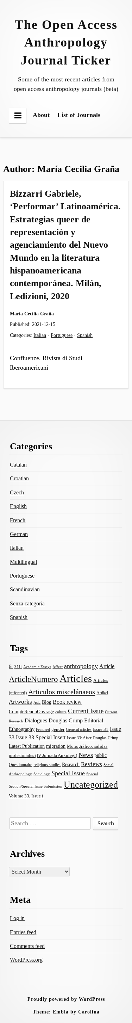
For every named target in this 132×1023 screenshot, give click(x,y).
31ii (18, 666)
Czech (17, 492)
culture (61, 712)
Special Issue (68, 773)
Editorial (93, 720)
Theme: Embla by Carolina (66, 1012)
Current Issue (85, 711)
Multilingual (23, 562)
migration (55, 746)
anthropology (81, 666)
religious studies (47, 764)
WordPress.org (26, 960)
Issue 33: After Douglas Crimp (92, 737)
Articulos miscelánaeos (61, 692)
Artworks (20, 701)
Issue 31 (100, 729)
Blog (46, 702)
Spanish (85, 335)
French (17, 520)
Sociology (41, 774)
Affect (57, 667)
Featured (43, 729)
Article (106, 666)
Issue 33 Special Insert (40, 737)
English (18, 506)
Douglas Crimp (66, 720)
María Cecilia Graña (32, 313)
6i (11, 666)
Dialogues (36, 720)
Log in (17, 918)
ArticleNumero (33, 679)
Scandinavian (25, 589)
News (85, 754)
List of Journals (78, 114)
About (41, 114)
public (100, 755)
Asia (36, 702)
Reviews (91, 764)
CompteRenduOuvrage (31, 711)
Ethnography (21, 729)
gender (57, 729)
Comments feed (27, 946)
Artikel (102, 692)
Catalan (18, 465)
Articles (75, 678)
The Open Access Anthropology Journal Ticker (66, 42)
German (19, 534)
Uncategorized (91, 784)
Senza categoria (27, 603)
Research (71, 764)
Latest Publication (27, 746)
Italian (39, 335)
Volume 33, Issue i (26, 796)
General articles (79, 729)
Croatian (19, 478)
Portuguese (62, 335)
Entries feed (23, 932)
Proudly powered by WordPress (66, 999)
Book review (67, 701)
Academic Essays (37, 667)
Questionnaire (20, 764)
